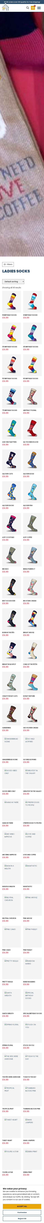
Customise (22, 1212)
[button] (39, 8)
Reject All (22, 1218)
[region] (22, 1204)
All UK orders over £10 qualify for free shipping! (22, 2)
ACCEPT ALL (22, 1206)
